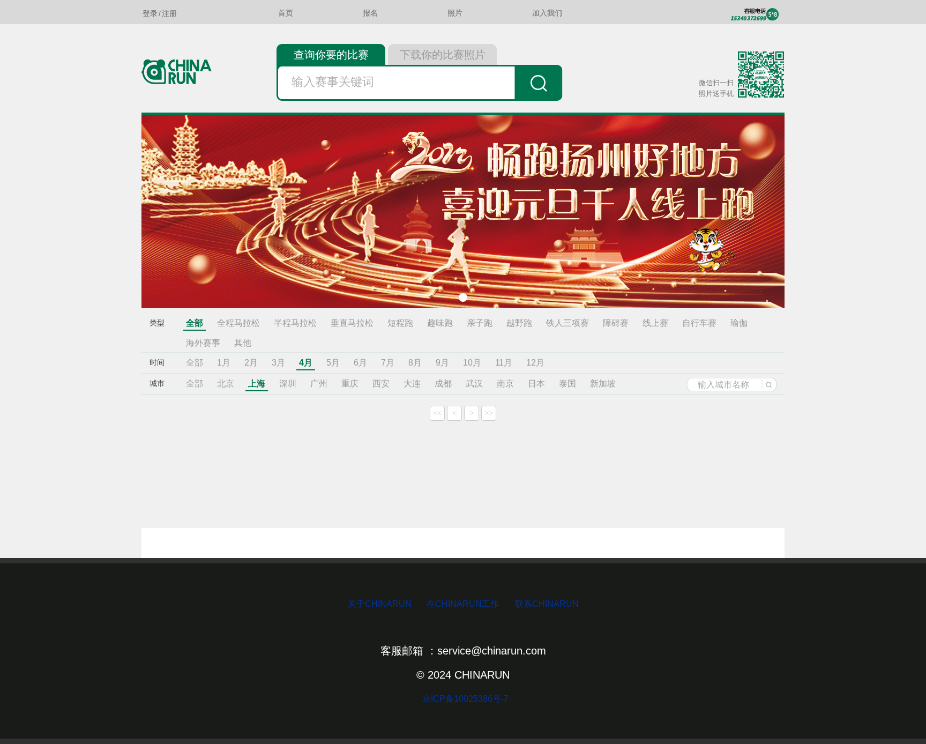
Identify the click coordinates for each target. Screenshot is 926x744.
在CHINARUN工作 (463, 603)
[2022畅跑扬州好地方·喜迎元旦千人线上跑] (463, 211)
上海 (256, 383)
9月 (442, 362)
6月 (360, 362)
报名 (370, 13)
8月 (415, 362)
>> (488, 413)
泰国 (567, 383)
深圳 (287, 383)
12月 (535, 362)
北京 (225, 383)
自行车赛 (699, 323)
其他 (242, 342)
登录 (150, 13)
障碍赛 (616, 323)
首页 (285, 13)
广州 (318, 383)
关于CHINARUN (381, 603)
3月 (278, 362)
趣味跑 (440, 323)
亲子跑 (479, 323)
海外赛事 (203, 342)
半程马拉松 (295, 323)
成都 (443, 383)
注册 (169, 13)
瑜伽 (739, 323)
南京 (505, 383)
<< (437, 413)
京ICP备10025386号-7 (463, 698)
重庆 (350, 383)
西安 (381, 383)
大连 (412, 383)
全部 (194, 323)
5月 (333, 362)
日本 (536, 383)
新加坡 (603, 383)
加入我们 (547, 13)
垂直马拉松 (352, 323)
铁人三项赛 (567, 323)
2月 (251, 362)
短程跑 (400, 323)
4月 (305, 362)
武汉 (474, 383)
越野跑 (519, 323)
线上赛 (655, 323)
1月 (223, 362)
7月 (387, 362)
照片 (454, 13)
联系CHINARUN (547, 603)
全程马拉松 (238, 323)
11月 (503, 362)
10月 (472, 362)
